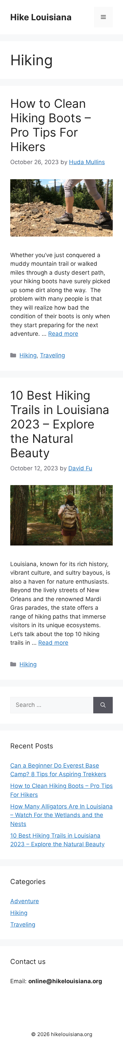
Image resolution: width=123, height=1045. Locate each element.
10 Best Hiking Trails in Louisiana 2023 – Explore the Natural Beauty (59, 424)
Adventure (24, 901)
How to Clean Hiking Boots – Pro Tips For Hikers (50, 125)
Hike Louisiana (41, 17)
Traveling (52, 355)
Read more (63, 333)
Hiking (28, 355)
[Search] (103, 705)
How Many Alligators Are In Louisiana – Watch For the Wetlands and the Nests (61, 815)
